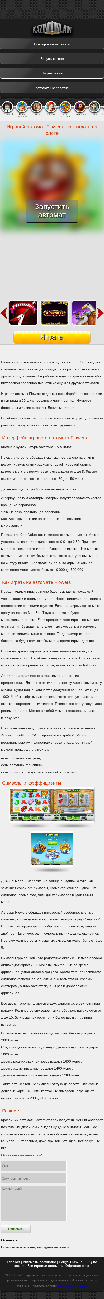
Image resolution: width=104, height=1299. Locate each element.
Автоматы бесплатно (39, 1262)
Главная (13, 1262)
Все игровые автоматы (45, 1266)
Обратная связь (77, 1266)
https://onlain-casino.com (72, 1285)
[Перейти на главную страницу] (52, 28)
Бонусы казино (70, 1262)
